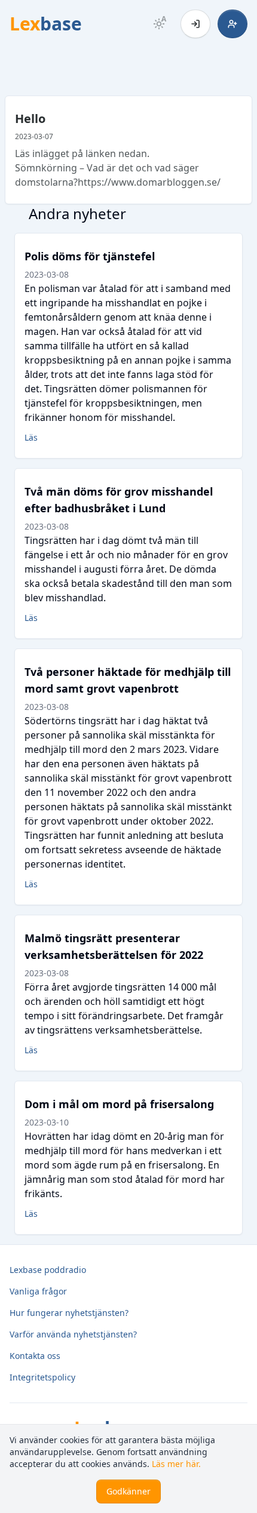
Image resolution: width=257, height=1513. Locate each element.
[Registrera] (232, 24)
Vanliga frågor (38, 1291)
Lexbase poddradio (48, 1269)
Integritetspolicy (42, 1377)
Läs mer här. (176, 1463)
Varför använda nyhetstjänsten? (73, 1334)
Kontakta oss (35, 1355)
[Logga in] (195, 24)
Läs (31, 437)
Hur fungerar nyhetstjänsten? (69, 1312)
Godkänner (128, 1491)
